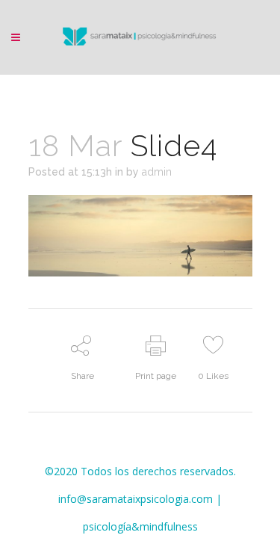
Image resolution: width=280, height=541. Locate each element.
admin (157, 172)
